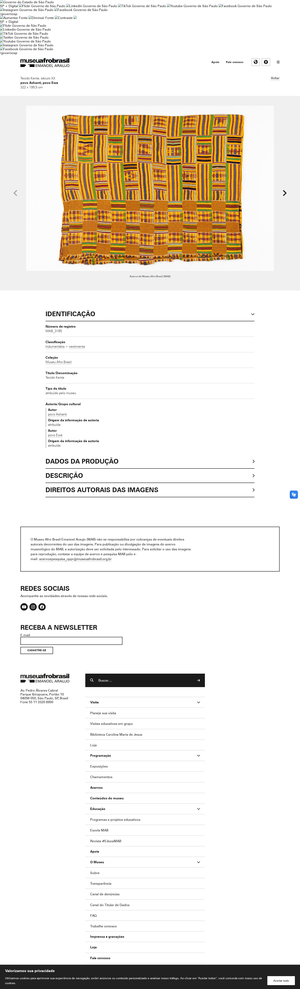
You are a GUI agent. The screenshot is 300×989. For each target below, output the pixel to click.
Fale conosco (234, 62)
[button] (284, 193)
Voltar (275, 78)
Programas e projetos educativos (115, 819)
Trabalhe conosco (103, 926)
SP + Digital (9, 6)
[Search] (199, 680)
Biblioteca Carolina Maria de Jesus (116, 734)
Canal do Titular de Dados (110, 905)
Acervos (96, 788)
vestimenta (77, 346)
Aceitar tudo (281, 980)
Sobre (95, 873)
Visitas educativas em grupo (111, 723)
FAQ (93, 915)
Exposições (99, 766)
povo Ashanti (30, 83)
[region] (150, 977)
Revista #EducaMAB (105, 841)
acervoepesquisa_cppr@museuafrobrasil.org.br (75, 559)
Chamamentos (101, 777)
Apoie (215, 62)
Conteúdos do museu (107, 798)
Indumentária (55, 346)
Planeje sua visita (103, 713)
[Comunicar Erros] (75, 18)
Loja (93, 745)
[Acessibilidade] (266, 62)
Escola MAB (99, 830)
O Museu (97, 862)
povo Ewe (50, 83)
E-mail (25, 635)
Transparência (100, 883)
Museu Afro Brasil (59, 362)
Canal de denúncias (105, 894)
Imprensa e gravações (107, 937)
